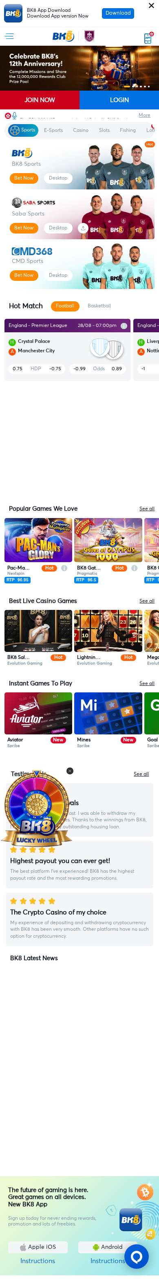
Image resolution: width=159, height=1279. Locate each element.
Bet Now (23, 178)
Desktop (58, 178)
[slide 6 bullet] (149, 87)
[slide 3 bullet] (137, 87)
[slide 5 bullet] (145, 87)
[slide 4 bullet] (141, 87)
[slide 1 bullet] (127, 87)
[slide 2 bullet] (133, 87)
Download (118, 13)
